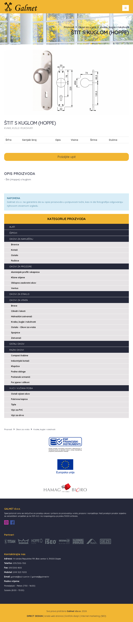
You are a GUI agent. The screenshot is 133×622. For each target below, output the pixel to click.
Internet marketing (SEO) (93, 616)
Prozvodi (69, 27)
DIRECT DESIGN (35, 616)
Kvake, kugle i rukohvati (114, 27)
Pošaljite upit (66, 157)
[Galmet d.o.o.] (22, 6)
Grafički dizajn (72, 616)
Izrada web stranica (53, 616)
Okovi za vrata (87, 27)
